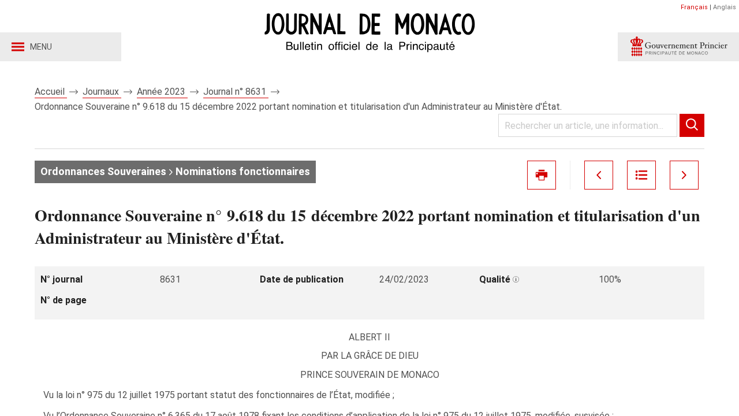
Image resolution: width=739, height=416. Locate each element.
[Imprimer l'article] (541, 175)
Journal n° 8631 (235, 91)
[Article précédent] (598, 175)
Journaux (102, 91)
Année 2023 (162, 91)
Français (694, 7)
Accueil (51, 91)
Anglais (724, 7)
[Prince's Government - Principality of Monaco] (678, 46)
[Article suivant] (684, 175)
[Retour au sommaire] (641, 175)
